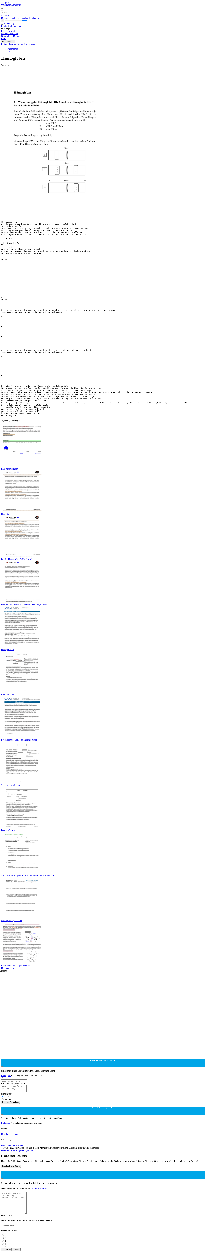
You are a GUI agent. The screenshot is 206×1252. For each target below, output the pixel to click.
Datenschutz (7, 1150)
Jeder (7, 1096)
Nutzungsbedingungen (23, 1150)
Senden (16, 1249)
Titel (3, 1078)
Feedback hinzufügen (11, 1166)
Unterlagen (6, 5)
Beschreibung (13, 1083)
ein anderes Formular (41, 1188)
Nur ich (8, 1099)
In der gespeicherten (26, 44)
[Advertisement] (85, 72)
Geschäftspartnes (15, 1145)
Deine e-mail (6, 1215)
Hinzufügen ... (8, 41)
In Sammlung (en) (9, 44)
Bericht (4, 1145)
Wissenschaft (12, 49)
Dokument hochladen (11, 18)
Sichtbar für (6, 1094)
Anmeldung (6, 15)
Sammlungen (17, 26)
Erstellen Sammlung (10, 1102)
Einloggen (6, 1075)
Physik (10, 51)
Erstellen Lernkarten (30, 18)
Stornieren (6, 1249)
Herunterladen (7, 968)
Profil (3, 38)
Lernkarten (16, 5)
